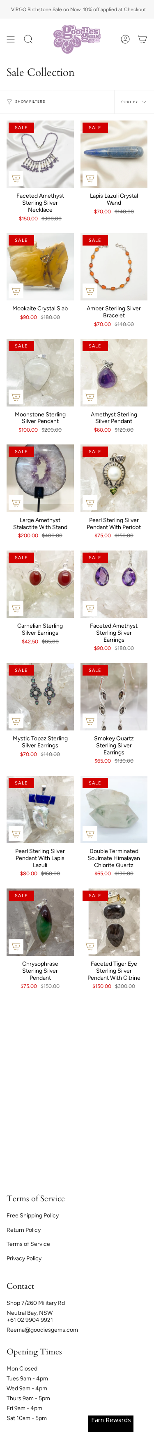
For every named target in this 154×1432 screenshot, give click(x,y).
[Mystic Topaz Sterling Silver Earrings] (40, 697)
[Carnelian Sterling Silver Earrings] (40, 584)
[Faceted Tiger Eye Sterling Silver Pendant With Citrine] (114, 922)
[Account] (125, 39)
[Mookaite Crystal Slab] (40, 267)
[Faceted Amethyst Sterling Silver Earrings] (114, 584)
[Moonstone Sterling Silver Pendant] (40, 372)
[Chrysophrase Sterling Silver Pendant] (40, 922)
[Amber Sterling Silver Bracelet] (114, 267)
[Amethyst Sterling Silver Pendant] (114, 372)
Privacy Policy (24, 1258)
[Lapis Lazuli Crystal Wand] (114, 154)
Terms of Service (28, 1244)
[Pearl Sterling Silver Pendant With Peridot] (114, 478)
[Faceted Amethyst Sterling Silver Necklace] (40, 154)
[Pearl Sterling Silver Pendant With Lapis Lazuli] (40, 810)
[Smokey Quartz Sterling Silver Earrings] (114, 697)
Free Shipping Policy (33, 1215)
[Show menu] (11, 39)
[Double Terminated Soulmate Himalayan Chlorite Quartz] (114, 810)
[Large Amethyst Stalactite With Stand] (40, 478)
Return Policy (24, 1230)
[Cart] (142, 39)
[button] (28, 39)
